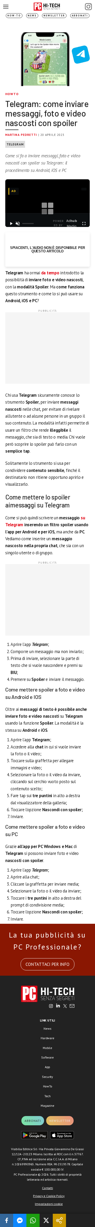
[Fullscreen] (84, 223)
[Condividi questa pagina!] (59, 1220)
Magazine (47, 1106)
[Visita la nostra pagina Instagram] (51, 1006)
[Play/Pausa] (11, 223)
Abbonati (80, 15)
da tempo (50, 273)
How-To (14, 15)
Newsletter (54, 15)
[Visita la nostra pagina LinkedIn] (58, 1006)
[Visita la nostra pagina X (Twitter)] (65, 1006)
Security (47, 1077)
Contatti (47, 1188)
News (32, 15)
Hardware (47, 1038)
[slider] (28, 223)
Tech (47, 1096)
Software (47, 1057)
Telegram (15, 144)
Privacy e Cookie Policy (48, 1196)
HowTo (12, 94)
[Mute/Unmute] (18, 223)
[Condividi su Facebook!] (6, 1220)
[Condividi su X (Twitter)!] (46, 1220)
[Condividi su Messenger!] (19, 1220)
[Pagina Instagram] (88, 6)
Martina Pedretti (21, 135)
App (47, 1067)
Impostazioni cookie (49, 1204)
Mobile (47, 1048)
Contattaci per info (47, 964)
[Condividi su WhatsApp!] (33, 1220)
